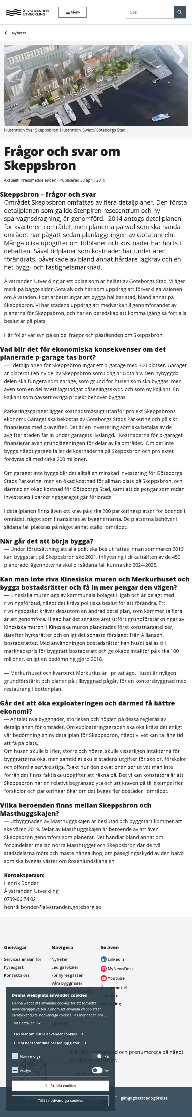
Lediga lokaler (65, 967)
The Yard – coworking (111, 999)
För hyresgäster (67, 975)
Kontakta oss (17, 975)
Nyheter (19, 32)
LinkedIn (112, 960)
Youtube (113, 979)
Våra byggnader (67, 983)
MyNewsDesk (117, 969)
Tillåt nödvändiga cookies (60, 1100)
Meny (75, 12)
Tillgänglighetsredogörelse (141, 1098)
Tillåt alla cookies (60, 1085)
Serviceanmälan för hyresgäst (23, 963)
